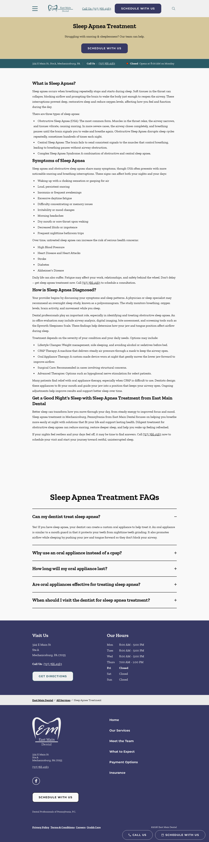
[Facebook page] (36, 781)
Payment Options (123, 762)
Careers (81, 827)
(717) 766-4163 (107, 63)
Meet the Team (121, 741)
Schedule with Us (138, 8)
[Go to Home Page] (60, 8)
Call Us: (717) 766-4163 (96, 8)
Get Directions (53, 676)
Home (114, 720)
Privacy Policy (40, 827)
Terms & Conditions (62, 827)
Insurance (117, 773)
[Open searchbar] (173, 8)
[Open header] (35, 8)
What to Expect (122, 751)
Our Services (119, 730)
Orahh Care (94, 827)
